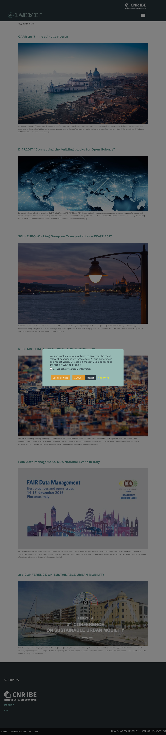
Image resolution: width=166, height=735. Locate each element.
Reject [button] (90, 378)
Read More (103, 377)
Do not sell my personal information (72, 369)
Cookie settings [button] (60, 378)
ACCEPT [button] (78, 378)
